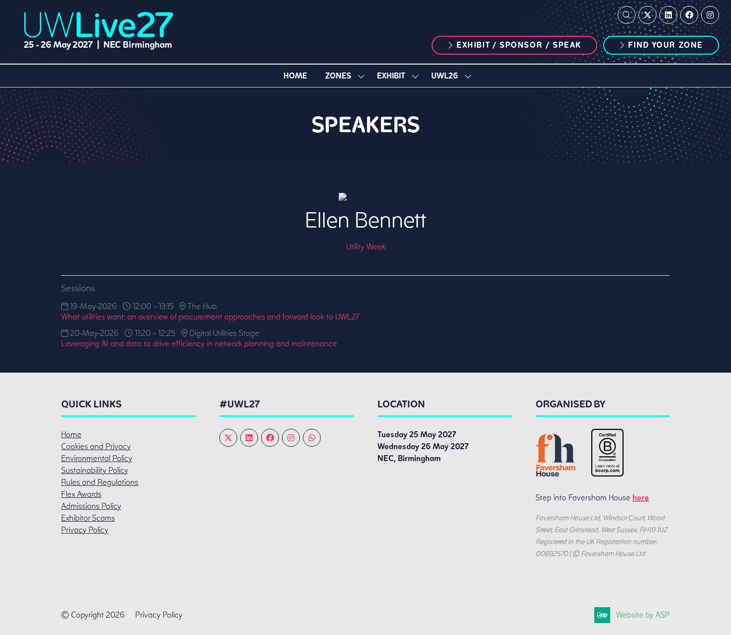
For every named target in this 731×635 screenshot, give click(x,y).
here (641, 497)
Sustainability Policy (94, 470)
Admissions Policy (91, 506)
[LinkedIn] (668, 15)
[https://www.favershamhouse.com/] (555, 474)
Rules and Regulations (99, 482)
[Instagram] (710, 15)
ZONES (338, 76)
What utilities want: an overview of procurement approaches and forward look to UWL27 (210, 317)
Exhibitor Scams (88, 518)
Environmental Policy (96, 458)
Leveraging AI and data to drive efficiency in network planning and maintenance (199, 343)
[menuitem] (295, 76)
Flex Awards (81, 494)
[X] (647, 15)
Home (295, 76)
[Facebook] (689, 15)
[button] (627, 15)
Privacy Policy (84, 530)
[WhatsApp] (312, 438)
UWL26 (444, 76)
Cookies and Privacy (96, 446)
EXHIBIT (391, 76)
